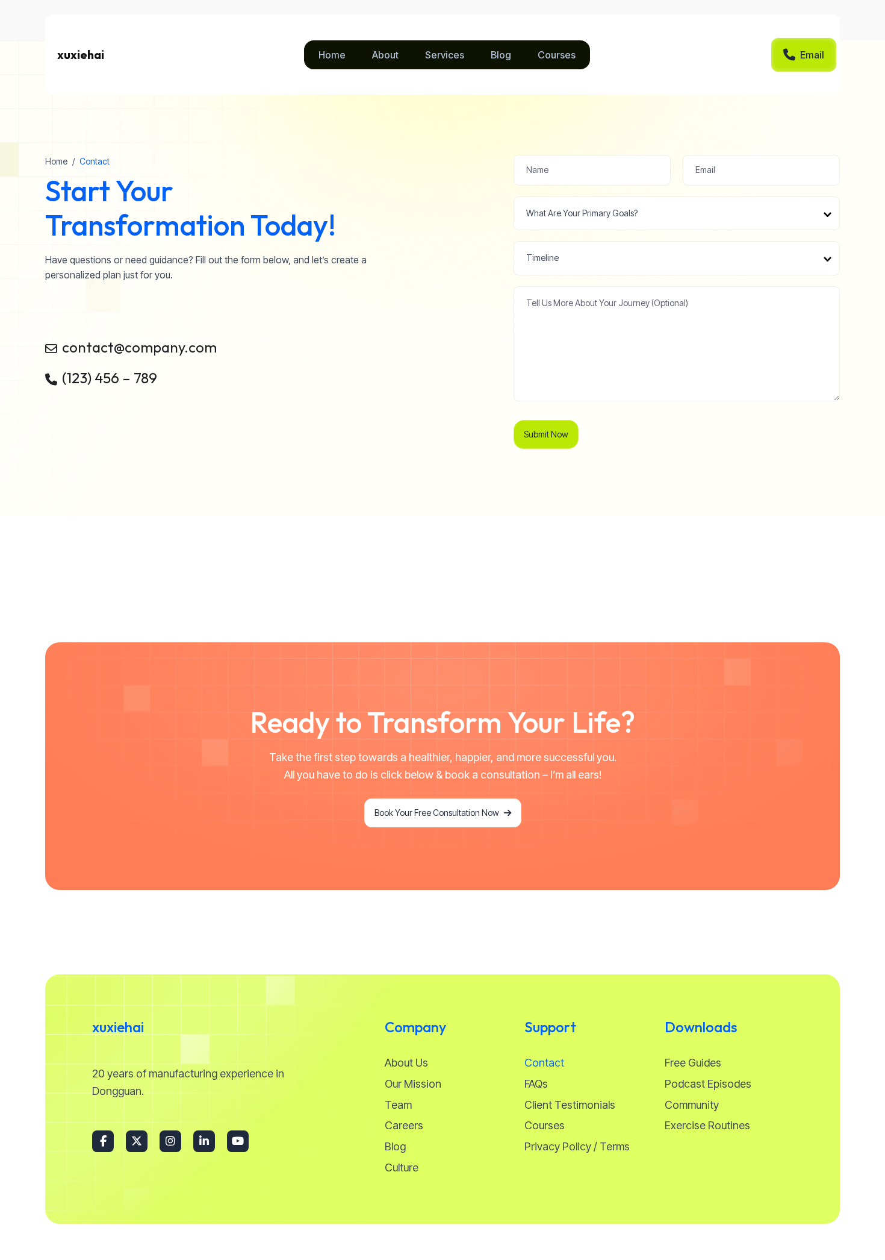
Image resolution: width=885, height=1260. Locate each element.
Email (812, 55)
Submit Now (546, 434)
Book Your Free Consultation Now (436, 812)
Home (56, 161)
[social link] (103, 1141)
